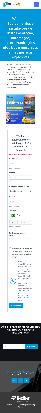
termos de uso (23, 298)
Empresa (13, 172)
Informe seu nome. (14, 168)
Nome (11, 159)
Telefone (13, 211)
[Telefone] (20, 380)
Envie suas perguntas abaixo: (17, 234)
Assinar (31, 346)
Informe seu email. (14, 206)
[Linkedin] (14, 380)
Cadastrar (16, 305)
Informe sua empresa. (15, 182)
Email (11, 197)
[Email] (26, 380)
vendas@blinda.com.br (20, 371)
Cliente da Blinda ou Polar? (20, 186)
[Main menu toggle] (36, 4)
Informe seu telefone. (15, 226)
